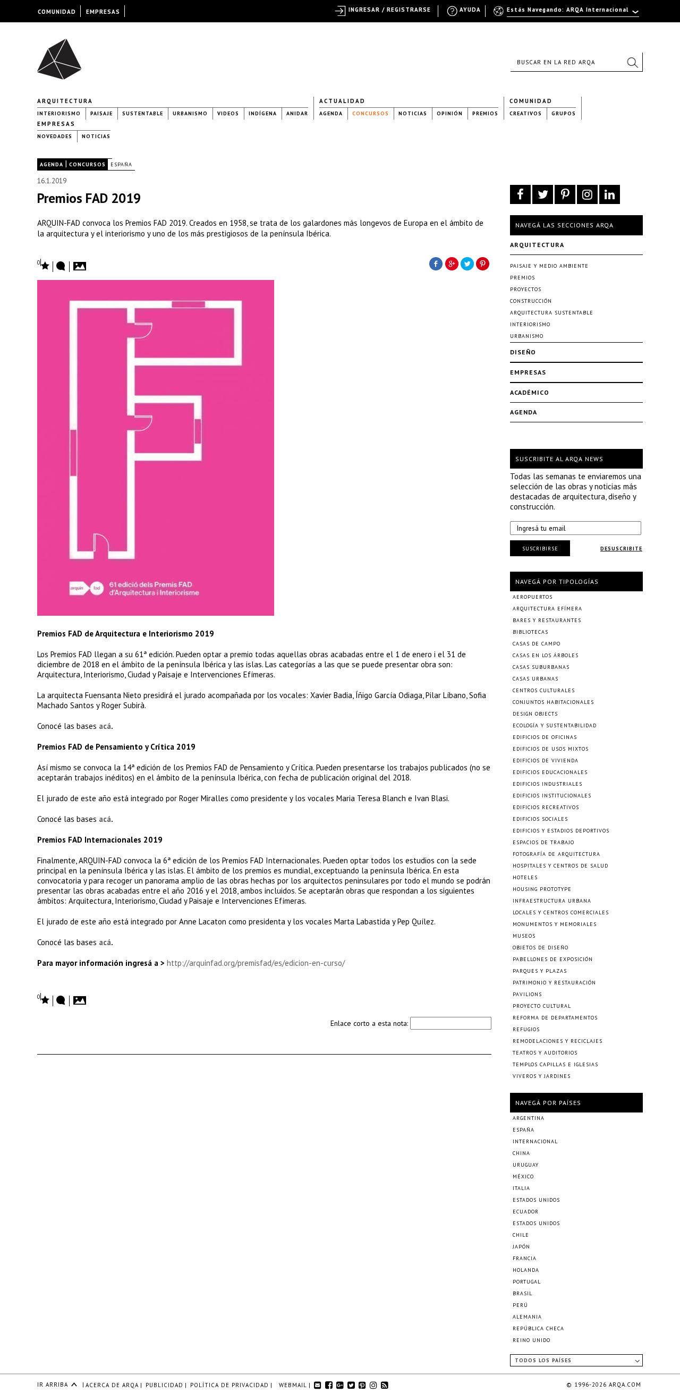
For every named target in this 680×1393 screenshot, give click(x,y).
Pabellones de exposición (553, 959)
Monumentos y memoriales (555, 924)
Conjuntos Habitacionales (553, 702)
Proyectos (525, 289)
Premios (485, 113)
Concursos (370, 113)
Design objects (535, 713)
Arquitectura (65, 101)
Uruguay (526, 1164)
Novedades (54, 136)
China (521, 1153)
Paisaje (101, 113)
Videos (228, 113)
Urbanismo (190, 113)
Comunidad (530, 101)
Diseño (523, 352)
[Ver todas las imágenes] (81, 263)
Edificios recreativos (546, 807)
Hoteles (525, 877)
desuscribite (621, 548)
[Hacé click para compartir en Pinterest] (483, 263)
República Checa (538, 1328)
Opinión (450, 113)
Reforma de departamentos (555, 1017)
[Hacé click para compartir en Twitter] (467, 263)
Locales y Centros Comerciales (561, 912)
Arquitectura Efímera (547, 608)
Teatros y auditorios (545, 1052)
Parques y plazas (540, 970)
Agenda (331, 113)
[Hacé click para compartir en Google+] (452, 263)
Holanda (526, 1270)
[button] (632, 62)
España (121, 164)
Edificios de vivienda (546, 760)
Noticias (412, 113)
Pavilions (527, 994)
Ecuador (526, 1211)
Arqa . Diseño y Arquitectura (62, 54)
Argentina (529, 1118)
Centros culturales (544, 690)
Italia (521, 1188)
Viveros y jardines (542, 1076)
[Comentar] (61, 266)
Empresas (56, 124)
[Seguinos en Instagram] (587, 194)
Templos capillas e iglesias (555, 1064)
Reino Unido (531, 1340)
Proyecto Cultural (542, 1006)
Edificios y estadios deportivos (561, 830)
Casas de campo (536, 643)
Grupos (563, 113)
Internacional (535, 1141)
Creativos (525, 113)
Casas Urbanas (535, 678)
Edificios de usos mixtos (551, 748)
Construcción (531, 301)
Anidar (297, 113)
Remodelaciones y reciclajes (557, 1041)
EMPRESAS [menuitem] (103, 11)
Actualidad (342, 101)
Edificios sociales (540, 819)
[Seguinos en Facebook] (520, 194)
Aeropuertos (532, 596)
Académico (529, 392)
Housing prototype (542, 889)
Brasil (522, 1293)
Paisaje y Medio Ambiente (549, 265)
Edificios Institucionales (552, 795)
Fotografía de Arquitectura (556, 854)
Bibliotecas (530, 631)
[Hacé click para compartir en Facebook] (436, 263)
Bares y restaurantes (547, 620)
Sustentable (142, 113)
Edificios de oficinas (545, 737)
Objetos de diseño (540, 947)
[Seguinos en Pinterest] (565, 194)
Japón (521, 1246)
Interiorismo (59, 113)
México (523, 1176)
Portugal (527, 1281)
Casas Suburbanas (541, 667)
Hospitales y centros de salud (560, 865)
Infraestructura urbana (552, 900)
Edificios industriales (547, 783)
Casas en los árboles (546, 655)
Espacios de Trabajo (543, 842)
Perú (520, 1305)
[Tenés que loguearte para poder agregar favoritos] (43, 265)
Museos (524, 935)
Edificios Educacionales (550, 772)
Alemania (527, 1316)
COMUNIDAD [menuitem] (57, 11)
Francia (525, 1258)
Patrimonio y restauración (554, 982)
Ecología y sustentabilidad (555, 725)
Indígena (263, 113)
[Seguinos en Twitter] (542, 194)
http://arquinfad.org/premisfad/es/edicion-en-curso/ (256, 963)
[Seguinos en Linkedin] (609, 194)
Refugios (526, 1029)
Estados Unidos (536, 1199)
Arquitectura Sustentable (551, 312)
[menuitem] (567, 14)
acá (105, 726)
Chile (521, 1234)
